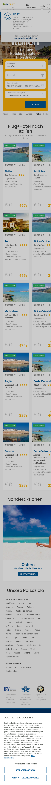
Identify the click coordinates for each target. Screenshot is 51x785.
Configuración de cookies (26, 764)
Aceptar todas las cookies (25, 778)
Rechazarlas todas (25, 770)
